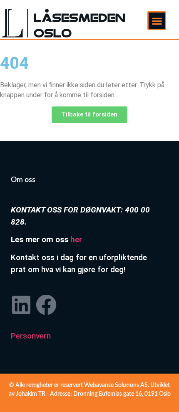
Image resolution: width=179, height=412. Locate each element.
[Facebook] (46, 304)
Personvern (31, 336)
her (76, 239)
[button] (156, 20)
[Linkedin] (21, 304)
